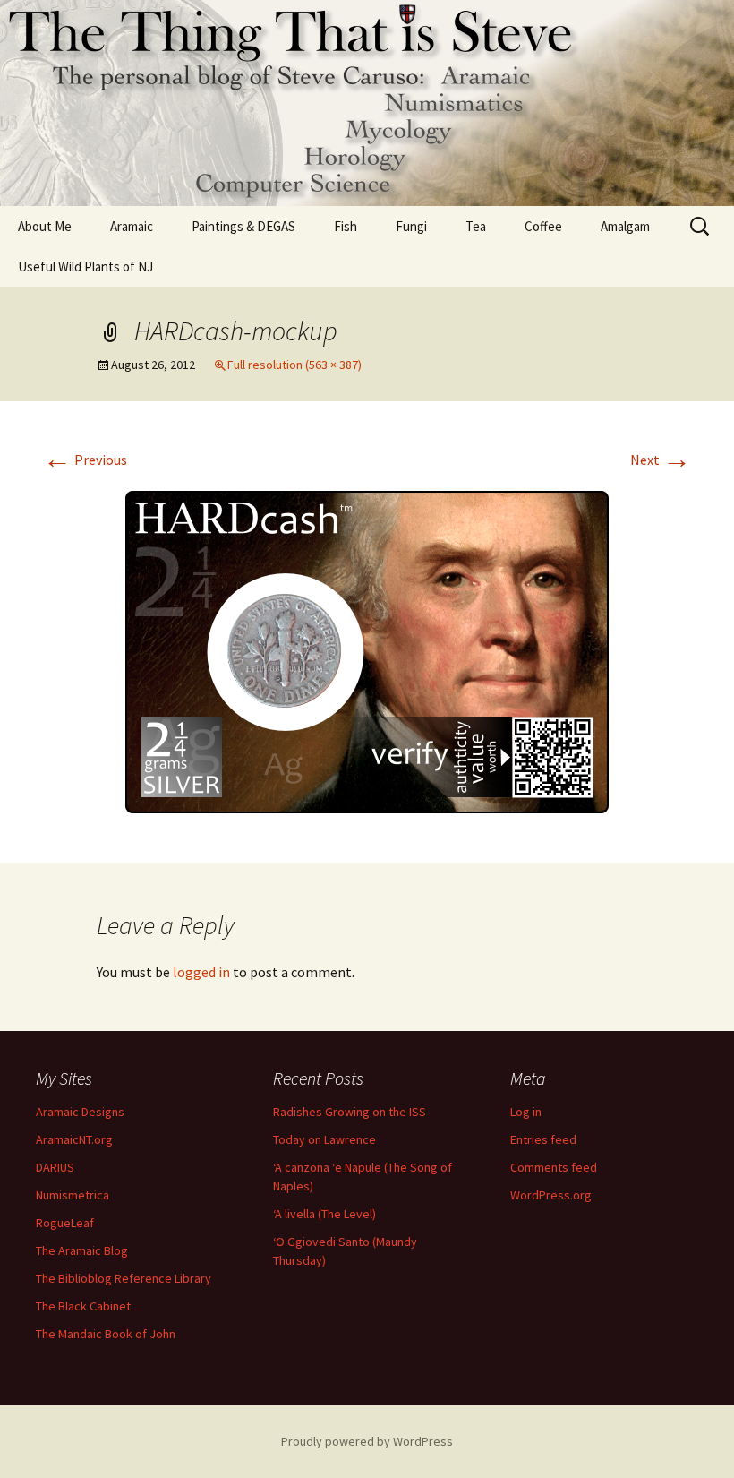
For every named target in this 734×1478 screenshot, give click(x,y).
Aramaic (131, 226)
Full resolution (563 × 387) (294, 365)
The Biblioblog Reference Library (123, 1278)
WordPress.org (551, 1195)
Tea (475, 226)
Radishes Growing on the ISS (349, 1112)
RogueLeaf (65, 1223)
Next (660, 459)
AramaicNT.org (74, 1139)
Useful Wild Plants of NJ (85, 266)
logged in (201, 972)
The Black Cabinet (83, 1306)
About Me (45, 226)
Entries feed (543, 1139)
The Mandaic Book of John (105, 1334)
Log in (526, 1112)
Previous (85, 459)
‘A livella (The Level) (324, 1214)
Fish (345, 226)
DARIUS (55, 1167)
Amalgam (625, 226)
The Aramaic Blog (82, 1250)
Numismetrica (72, 1195)
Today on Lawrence (324, 1139)
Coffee (543, 226)
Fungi (411, 226)
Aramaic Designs (80, 1112)
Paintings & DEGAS (243, 226)
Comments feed (553, 1167)
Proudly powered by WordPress (367, 1441)
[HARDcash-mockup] (367, 651)
